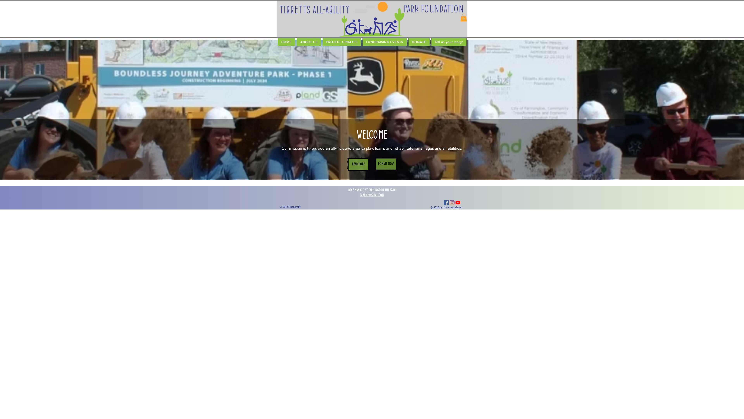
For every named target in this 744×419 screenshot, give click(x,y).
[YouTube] (458, 202)
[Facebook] (446, 202)
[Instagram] (452, 202)
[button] (463, 18)
